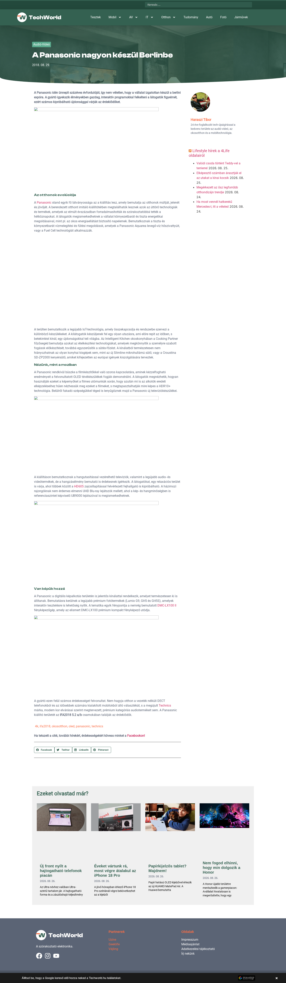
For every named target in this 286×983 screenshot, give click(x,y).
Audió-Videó (41, 44)
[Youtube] (56, 956)
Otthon (166, 17)
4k (36, 726)
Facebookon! (136, 735)
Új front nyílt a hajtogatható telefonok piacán (61, 871)
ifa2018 (45, 726)
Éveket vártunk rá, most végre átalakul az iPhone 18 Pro (115, 871)
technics (97, 726)
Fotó (223, 17)
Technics (165, 705)
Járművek (241, 17)
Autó (209, 17)
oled (72, 726)
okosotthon (59, 726)
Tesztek (95, 17)
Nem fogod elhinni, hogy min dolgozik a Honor (221, 867)
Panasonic (44, 202)
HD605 (79, 486)
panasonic (83, 726)
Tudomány (190, 17)
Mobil (112, 17)
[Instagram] (48, 956)
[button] (44, 750)
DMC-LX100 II (166, 605)
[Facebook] (39, 956)
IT (147, 17)
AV (131, 17)
